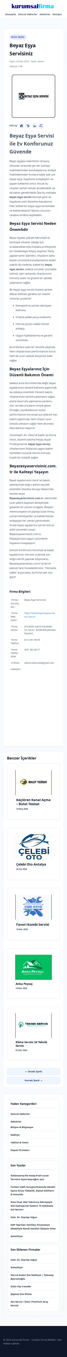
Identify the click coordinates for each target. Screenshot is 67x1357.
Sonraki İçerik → (33, 1080)
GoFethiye (17, 1236)
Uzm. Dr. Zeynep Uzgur (24, 1217)
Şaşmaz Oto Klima (21, 1294)
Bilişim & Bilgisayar (22, 1127)
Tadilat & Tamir (20, 1142)
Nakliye (15, 1134)
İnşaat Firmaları (20, 1150)
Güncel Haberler (27, 14)
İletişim (57, 14)
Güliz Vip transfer (21, 1286)
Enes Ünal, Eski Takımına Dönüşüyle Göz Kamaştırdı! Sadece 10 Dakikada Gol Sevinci (32, 1205)
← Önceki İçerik (33, 1071)
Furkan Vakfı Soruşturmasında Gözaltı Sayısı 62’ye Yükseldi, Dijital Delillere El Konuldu (33, 1190)
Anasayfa (10, 14)
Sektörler (45, 14)
